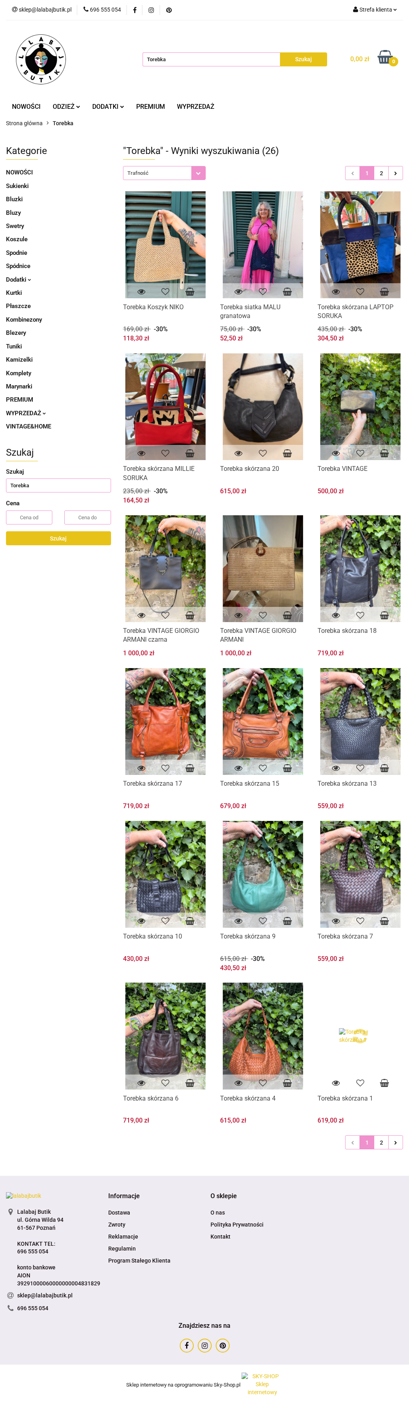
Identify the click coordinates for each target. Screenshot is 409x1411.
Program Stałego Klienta (139, 1260)
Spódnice (18, 266)
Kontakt (220, 1236)
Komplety (18, 373)
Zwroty (116, 1224)
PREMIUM (150, 106)
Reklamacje (123, 1236)
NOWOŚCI (26, 106)
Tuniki (14, 346)
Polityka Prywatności (237, 1224)
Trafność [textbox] (138, 173)
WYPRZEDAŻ (195, 106)
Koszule (17, 239)
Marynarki (19, 386)
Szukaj (58, 538)
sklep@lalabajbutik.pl (45, 1295)
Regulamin (122, 1248)
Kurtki (14, 292)
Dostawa (119, 1212)
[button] (124, 1196)
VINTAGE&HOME (28, 426)
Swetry (15, 226)
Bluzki (14, 199)
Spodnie (16, 252)
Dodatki (17, 279)
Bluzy (13, 212)
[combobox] (164, 173)
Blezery (16, 332)
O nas (217, 1212)
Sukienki (17, 186)
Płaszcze (18, 306)
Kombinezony (24, 319)
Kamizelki (19, 359)
